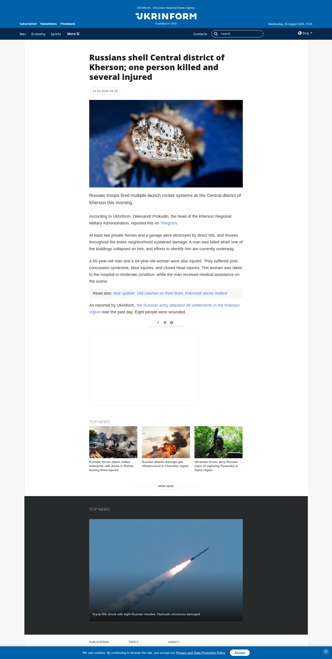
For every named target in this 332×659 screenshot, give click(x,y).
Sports (56, 34)
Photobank (67, 24)
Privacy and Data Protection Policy (200, 652)
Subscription (28, 24)
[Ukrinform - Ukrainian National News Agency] (166, 15)
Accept (239, 652)
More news (166, 486)
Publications (99, 642)
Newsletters (48, 24)
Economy (38, 34)
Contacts (200, 34)
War (23, 34)
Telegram (168, 223)
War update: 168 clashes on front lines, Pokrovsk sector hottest (170, 293)
